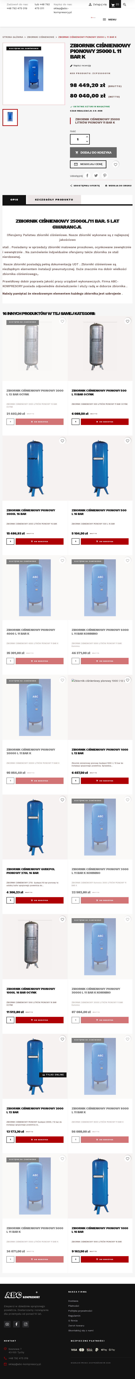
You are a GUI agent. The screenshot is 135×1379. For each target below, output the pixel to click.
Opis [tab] (14, 199)
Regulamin (74, 1315)
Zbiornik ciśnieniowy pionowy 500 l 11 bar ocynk (99, 392)
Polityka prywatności (80, 1310)
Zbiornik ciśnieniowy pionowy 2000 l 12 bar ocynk (34, 392)
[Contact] (16, 1324)
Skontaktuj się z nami (81, 1330)
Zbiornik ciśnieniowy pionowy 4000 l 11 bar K (30, 631)
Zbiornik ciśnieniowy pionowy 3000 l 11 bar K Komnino (100, 871)
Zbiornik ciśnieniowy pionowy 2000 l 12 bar (34, 1110)
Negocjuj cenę (88, 164)
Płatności (73, 1305)
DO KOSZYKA (41, 422)
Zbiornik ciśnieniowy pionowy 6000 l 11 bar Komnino (100, 631)
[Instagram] (25, 1324)
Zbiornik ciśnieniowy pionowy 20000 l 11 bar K (30, 751)
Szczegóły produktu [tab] (54, 199)
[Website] (7, 1324)
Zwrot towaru (76, 1325)
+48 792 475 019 (17, 8)
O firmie (73, 1320)
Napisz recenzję (82, 65)
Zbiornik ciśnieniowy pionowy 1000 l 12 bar (100, 751)
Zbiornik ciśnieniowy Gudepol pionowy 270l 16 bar (30, 871)
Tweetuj (96, 175)
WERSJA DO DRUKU (118, 186)
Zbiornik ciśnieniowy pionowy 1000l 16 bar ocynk (30, 990)
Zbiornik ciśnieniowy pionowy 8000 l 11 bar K (100, 1110)
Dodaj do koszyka (93, 152)
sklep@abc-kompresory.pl (25, 1364)
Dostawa (73, 1301)
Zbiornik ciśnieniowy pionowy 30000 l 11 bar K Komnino (96, 990)
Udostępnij (87, 175)
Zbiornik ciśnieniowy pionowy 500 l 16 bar (99, 512)
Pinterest (104, 175)
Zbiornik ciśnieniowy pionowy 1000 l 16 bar (100, 1230)
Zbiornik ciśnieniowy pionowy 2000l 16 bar (30, 512)
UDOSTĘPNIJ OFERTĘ (85, 186)
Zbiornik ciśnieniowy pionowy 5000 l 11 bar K (34, 1230)
